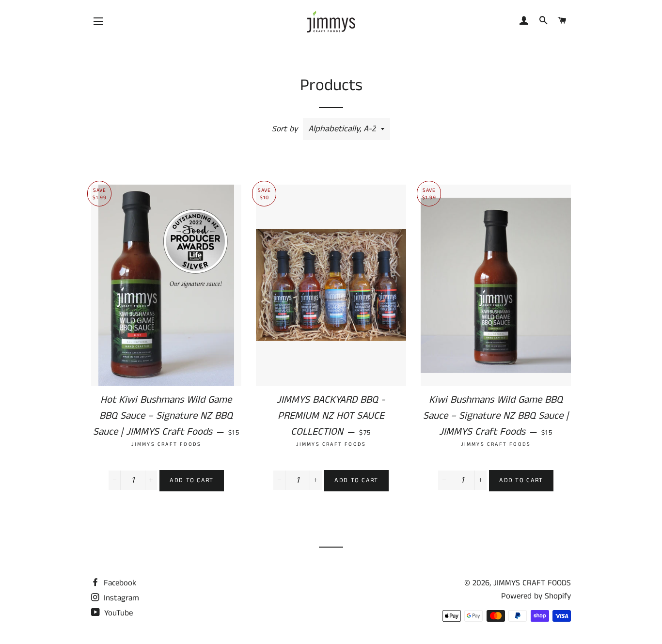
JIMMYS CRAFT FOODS (532, 583)
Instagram (120, 598)
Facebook (118, 583)
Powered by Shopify (536, 596)
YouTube (117, 613)
